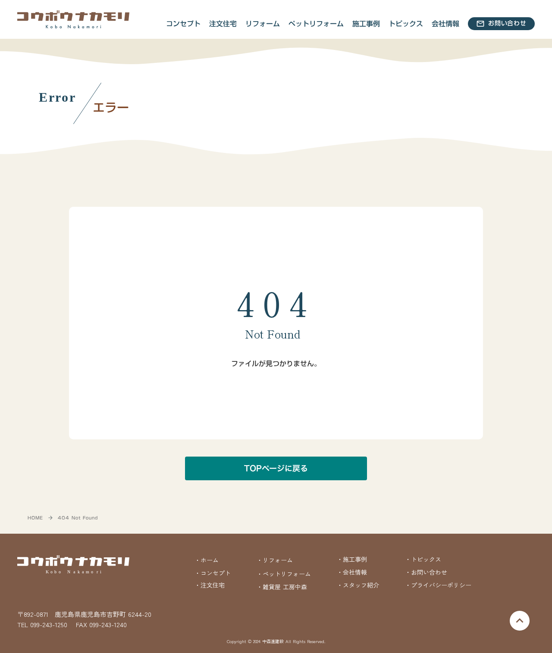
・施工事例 (352, 559)
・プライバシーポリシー (438, 585)
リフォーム (262, 23)
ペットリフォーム (316, 23)
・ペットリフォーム (284, 573)
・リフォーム (275, 560)
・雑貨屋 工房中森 (282, 587)
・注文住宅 (209, 585)
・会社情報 (352, 572)
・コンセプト (212, 573)
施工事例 (366, 23)
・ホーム (206, 560)
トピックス (406, 23)
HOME (35, 518)
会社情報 (445, 23)
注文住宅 (223, 23)
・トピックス (423, 559)
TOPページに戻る (276, 468)
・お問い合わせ (426, 572)
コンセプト (183, 23)
